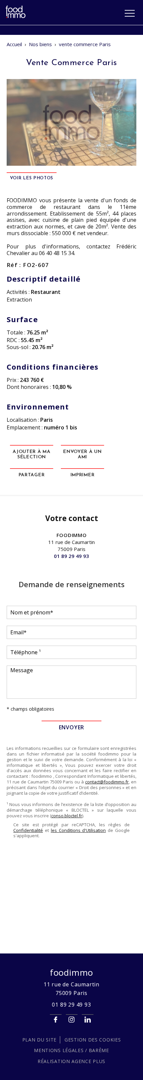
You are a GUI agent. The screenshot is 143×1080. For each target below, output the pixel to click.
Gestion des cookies (93, 1039)
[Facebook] (56, 1020)
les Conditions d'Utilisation (78, 830)
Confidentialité (28, 830)
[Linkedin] (87, 1020)
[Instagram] (71, 1020)
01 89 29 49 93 (71, 556)
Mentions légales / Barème (71, 1050)
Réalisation (71, 1061)
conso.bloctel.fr (66, 816)
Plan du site (39, 1039)
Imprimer (83, 475)
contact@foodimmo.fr (107, 782)
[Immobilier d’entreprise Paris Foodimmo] (16, 17)
